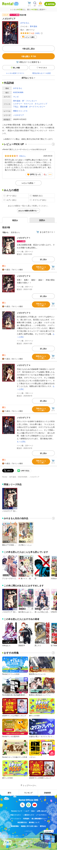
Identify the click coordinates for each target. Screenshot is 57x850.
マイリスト (43, 67)
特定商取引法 (22, 822)
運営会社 (43, 826)
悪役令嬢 (23, 106)
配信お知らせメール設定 (42, 73)
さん (22, 155)
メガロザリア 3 (23, 312)
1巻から (5, 232)
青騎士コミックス (20, 110)
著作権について (34, 822)
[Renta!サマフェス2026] (16, 4)
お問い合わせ (41, 811)
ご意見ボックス (28, 815)
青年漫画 (33, 26)
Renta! (4, 477)
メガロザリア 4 (23, 365)
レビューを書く (29, 37)
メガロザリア (18, 115)
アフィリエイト (15, 818)
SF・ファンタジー (29, 100)
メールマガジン (41, 815)
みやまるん (24, 22)
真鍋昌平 (21, 645)
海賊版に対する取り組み (29, 826)
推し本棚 (16, 67)
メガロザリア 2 (23, 276)
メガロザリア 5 (23, 417)
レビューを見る (27, 183)
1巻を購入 (28, 56)
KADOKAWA (18, 92)
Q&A (33, 811)
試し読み (43, 259)
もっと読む (21, 441)
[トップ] (7, 3)
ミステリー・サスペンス (23, 103)
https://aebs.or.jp (19, 847)
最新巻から (15, 232)
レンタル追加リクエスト (15, 73)
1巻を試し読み (28, 48)
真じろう (38, 645)
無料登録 (51, 4)
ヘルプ (26, 811)
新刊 (9, 792)
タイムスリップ (41, 103)
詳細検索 (47, 792)
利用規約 (26, 818)
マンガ (16, 96)
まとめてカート (46, 232)
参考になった (35, 174)
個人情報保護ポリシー (39, 818)
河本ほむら (6, 645)
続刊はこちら (27, 77)
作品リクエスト (15, 815)
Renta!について (16, 811)
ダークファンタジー (37, 106)
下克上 (16, 106)
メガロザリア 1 (23, 237)
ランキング (28, 792)
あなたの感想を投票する (27, 210)
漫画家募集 (15, 826)
